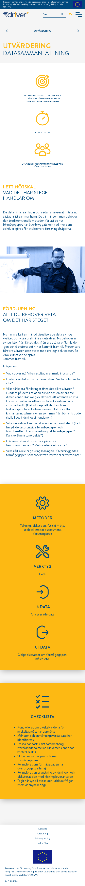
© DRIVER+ (11, 881)
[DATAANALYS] (17, 31)
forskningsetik (42, 533)
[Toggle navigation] (79, 14)
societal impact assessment (42, 529)
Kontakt (42, 828)
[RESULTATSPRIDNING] (67, 31)
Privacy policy (42, 838)
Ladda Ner (42, 843)
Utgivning (42, 833)
